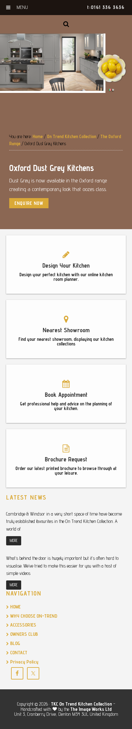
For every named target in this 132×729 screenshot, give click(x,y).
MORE (13, 540)
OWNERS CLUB (23, 634)
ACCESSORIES (22, 625)
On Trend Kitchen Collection (85, 704)
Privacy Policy (23, 662)
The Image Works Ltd (91, 709)
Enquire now (28, 203)
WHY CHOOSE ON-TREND (33, 616)
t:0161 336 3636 (106, 7)
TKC (54, 704)
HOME (15, 607)
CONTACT (18, 652)
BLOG (14, 643)
